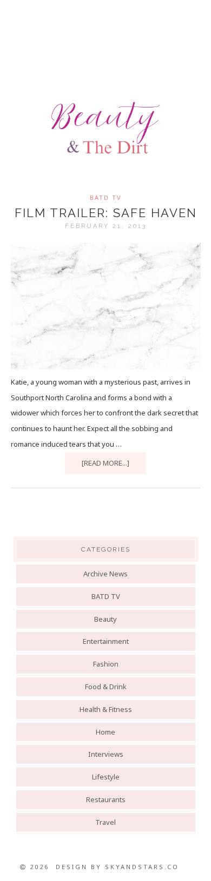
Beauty (105, 619)
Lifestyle (106, 777)
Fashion (105, 664)
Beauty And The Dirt (105, 128)
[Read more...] (105, 463)
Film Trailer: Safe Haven (106, 213)
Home (105, 732)
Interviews (105, 754)
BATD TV (106, 197)
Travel (105, 822)
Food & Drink (106, 686)
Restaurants (106, 799)
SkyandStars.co (142, 867)
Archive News (105, 574)
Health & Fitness (106, 709)
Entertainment (106, 641)
